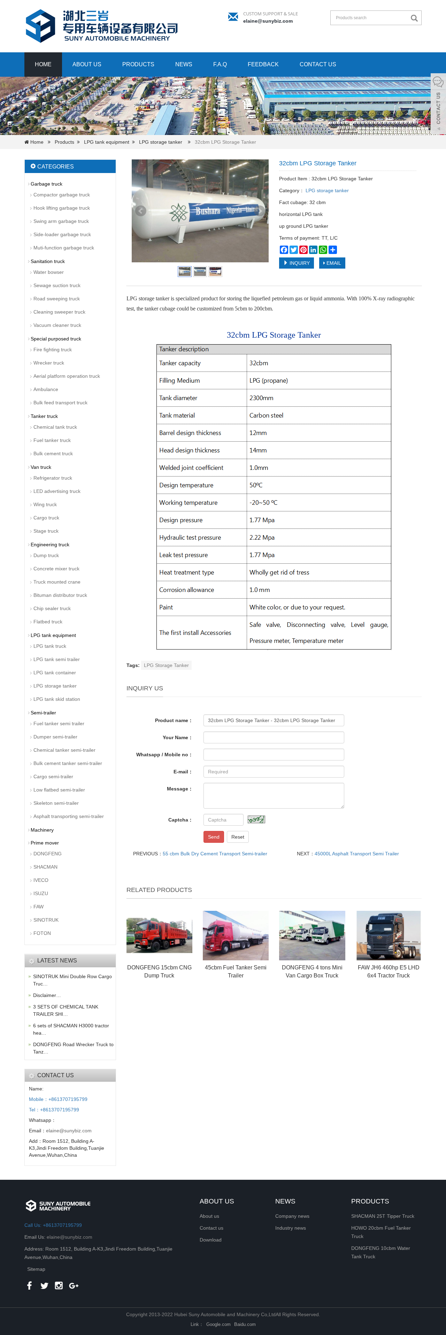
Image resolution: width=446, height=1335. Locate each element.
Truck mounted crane (56, 582)
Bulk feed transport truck (60, 402)
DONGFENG (47, 853)
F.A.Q (220, 64)
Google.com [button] (218, 1324)
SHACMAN (45, 867)
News (183, 64)
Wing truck (45, 504)
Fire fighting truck (52, 349)
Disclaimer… (47, 995)
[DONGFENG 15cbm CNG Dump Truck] (159, 935)
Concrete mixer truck (56, 568)
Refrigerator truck (52, 478)
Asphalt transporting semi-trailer (68, 816)
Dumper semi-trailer (55, 737)
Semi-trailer (43, 712)
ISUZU (40, 893)
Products (138, 64)
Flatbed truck (47, 621)
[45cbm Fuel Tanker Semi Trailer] (236, 935)
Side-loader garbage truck (62, 234)
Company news (292, 1216)
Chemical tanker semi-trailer (64, 750)
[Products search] (416, 18)
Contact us (318, 64)
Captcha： (180, 820)
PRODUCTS (370, 1201)
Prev (140, 211)
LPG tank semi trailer (56, 659)
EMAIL (333, 263)
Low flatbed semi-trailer (59, 790)
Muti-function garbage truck (63, 247)
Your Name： (178, 737)
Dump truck (46, 555)
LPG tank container (54, 672)
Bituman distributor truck (60, 595)
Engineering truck (50, 544)
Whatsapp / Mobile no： (164, 754)
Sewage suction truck (56, 285)
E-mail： (183, 771)
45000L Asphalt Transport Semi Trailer (357, 853)
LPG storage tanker (160, 142)
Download (211, 1240)
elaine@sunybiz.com (268, 21)
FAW (38, 906)
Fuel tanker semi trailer (58, 723)
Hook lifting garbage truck (61, 208)
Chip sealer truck (52, 608)
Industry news (290, 1228)
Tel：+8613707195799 (54, 1109)
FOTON (42, 933)
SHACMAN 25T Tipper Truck (382, 1216)
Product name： (174, 720)
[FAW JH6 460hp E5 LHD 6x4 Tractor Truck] (389, 935)
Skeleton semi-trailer (56, 803)
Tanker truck (44, 416)
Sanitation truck (48, 261)
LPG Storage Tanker (166, 665)
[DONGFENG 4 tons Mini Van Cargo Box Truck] (312, 935)
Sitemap (36, 1269)
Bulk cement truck (53, 453)
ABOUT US (217, 1201)
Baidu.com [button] (245, 1324)
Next (259, 211)
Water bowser (48, 272)
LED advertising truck (56, 491)
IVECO (40, 880)
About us (86, 64)
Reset (237, 837)
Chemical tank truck (55, 427)
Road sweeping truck (56, 298)
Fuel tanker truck (52, 440)
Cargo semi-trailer (53, 776)
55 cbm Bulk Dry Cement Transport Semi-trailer (215, 853)
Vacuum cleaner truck (57, 325)
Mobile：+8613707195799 (58, 1099)
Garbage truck (46, 184)
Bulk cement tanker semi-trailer (67, 763)
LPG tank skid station (56, 699)
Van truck (41, 467)
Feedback (263, 64)
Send (214, 837)
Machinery (42, 830)
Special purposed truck (56, 339)
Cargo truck (46, 517)
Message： (180, 789)
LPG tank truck (49, 646)
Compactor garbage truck (61, 194)
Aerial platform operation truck (66, 376)
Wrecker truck (48, 363)
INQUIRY (299, 263)
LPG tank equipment (106, 142)
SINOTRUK (46, 920)
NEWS (285, 1201)
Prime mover (45, 843)
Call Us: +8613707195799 (53, 1225)
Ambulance (45, 389)
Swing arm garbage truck (61, 221)
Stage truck (46, 531)
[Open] (438, 104)
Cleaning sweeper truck (59, 312)
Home (43, 64)
